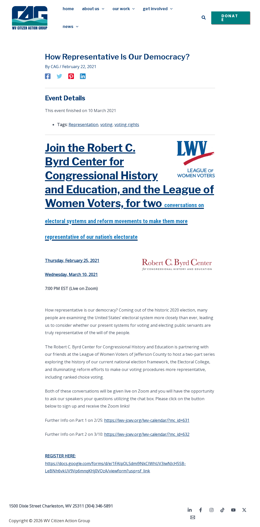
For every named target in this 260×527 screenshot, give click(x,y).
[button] (101, 9)
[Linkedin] (83, 76)
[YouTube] (233, 510)
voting (106, 124)
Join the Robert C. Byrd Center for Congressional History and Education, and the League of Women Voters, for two (129, 190)
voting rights (127, 124)
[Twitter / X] (244, 510)
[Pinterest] (71, 76)
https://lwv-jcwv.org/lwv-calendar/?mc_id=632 (146, 434)
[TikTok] (222, 510)
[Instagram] (211, 510)
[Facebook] (48, 76)
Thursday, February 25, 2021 (72, 260)
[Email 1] (192, 517)
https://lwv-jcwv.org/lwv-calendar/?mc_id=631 (146, 420)
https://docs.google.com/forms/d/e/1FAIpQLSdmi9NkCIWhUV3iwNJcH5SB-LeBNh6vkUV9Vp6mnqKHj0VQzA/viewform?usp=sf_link (115, 463)
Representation (83, 124)
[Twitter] (59, 76)
